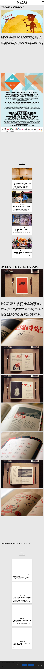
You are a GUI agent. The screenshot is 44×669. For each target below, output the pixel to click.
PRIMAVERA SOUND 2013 (12, 7)
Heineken (17, 38)
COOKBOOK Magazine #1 (7, 543)
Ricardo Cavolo (13, 302)
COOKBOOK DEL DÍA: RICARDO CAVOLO (20, 267)
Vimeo (28, 543)
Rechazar (31, 665)
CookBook (11, 303)
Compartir (22, 161)
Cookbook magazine (20, 543)
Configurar (38, 665)
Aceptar (24, 665)
